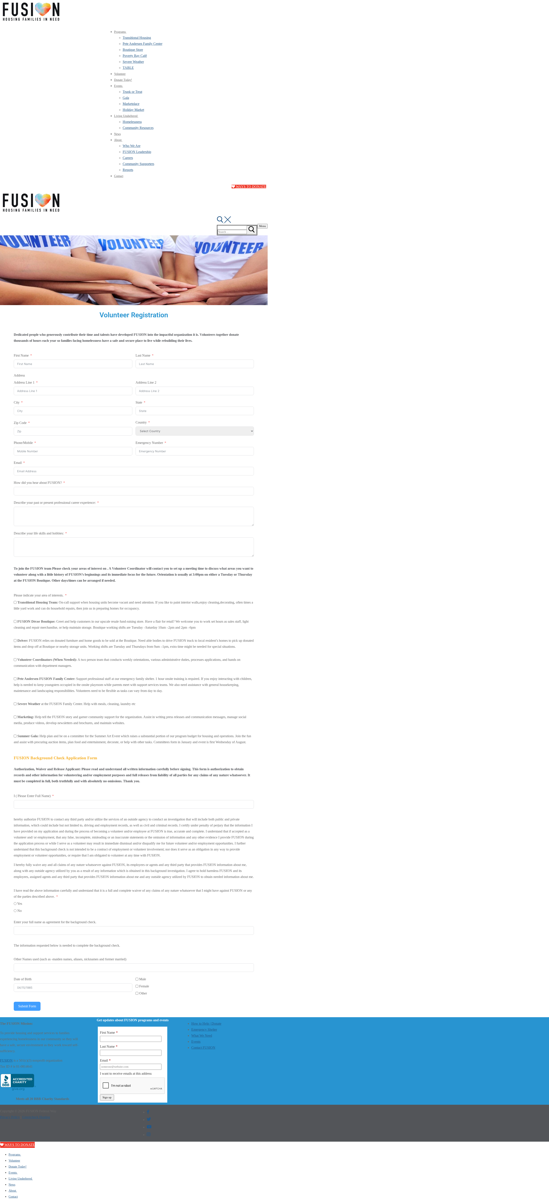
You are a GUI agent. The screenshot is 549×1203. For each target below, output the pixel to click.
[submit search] (252, 229)
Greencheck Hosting (36, 1117)
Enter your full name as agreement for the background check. (55, 922)
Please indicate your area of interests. (38, 595)
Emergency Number (149, 443)
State (139, 402)
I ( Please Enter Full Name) (32, 796)
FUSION (6, 1060)
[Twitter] (149, 1119)
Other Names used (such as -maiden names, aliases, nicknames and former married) (70, 959)
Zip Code (20, 423)
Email (18, 463)
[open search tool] (224, 222)
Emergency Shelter (204, 1029)
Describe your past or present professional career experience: (55, 502)
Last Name (143, 355)
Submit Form (27, 1006)
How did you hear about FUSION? (38, 482)
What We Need (201, 1035)
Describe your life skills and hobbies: (39, 533)
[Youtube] (149, 1126)
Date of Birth (23, 979)
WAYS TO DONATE (250, 186)
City (17, 402)
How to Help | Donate (206, 1023)
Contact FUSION (203, 1047)
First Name (21, 355)
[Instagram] (149, 1134)
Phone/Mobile (23, 443)
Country (141, 422)
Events (196, 1041)
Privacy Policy (10, 1117)
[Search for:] (236, 231)
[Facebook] (148, 1111)
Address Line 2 (146, 382)
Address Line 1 (24, 382)
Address (19, 375)
